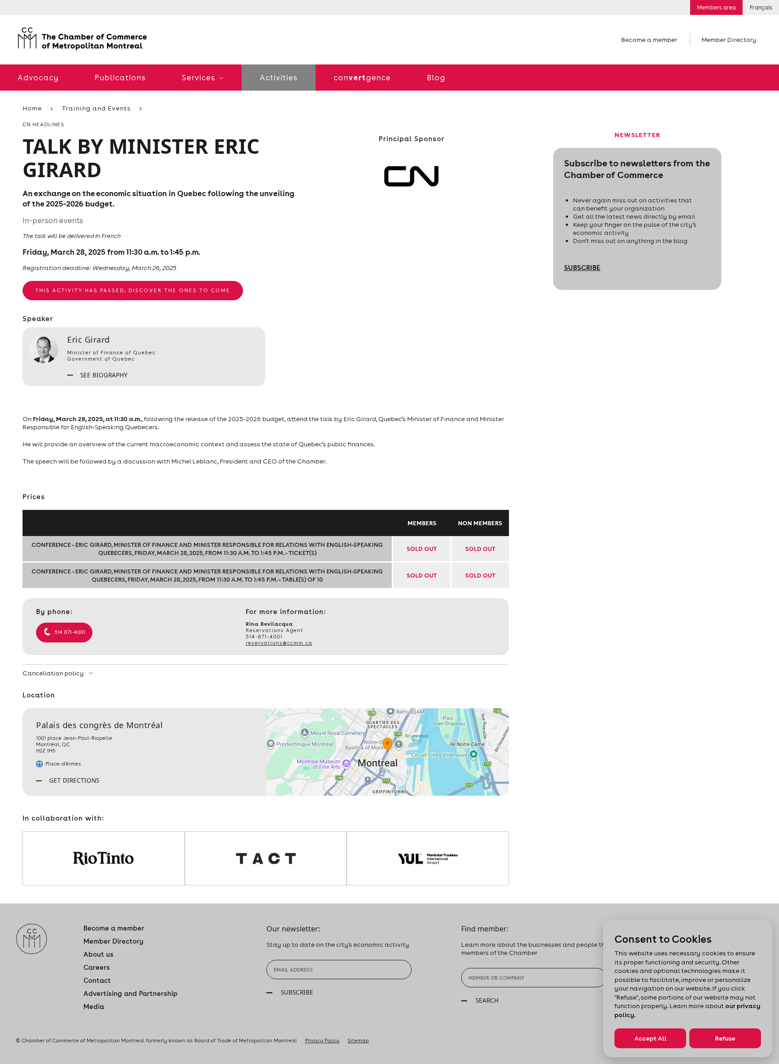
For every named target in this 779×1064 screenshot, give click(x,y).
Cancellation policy (54, 673)
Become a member (649, 40)
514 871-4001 (70, 632)
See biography (103, 375)
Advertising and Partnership (130, 993)
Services (199, 78)
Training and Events (96, 108)
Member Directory (728, 40)
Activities (279, 78)
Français (761, 7)
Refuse (725, 1038)
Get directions (73, 780)
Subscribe (582, 267)
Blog (436, 78)
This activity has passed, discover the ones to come (132, 290)
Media (93, 1006)
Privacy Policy (322, 1040)
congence (362, 77)
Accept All (650, 1038)
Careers (96, 967)
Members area (716, 7)
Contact (97, 980)
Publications (120, 78)
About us (98, 954)
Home (32, 108)
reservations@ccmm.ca (279, 643)
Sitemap (358, 1040)
